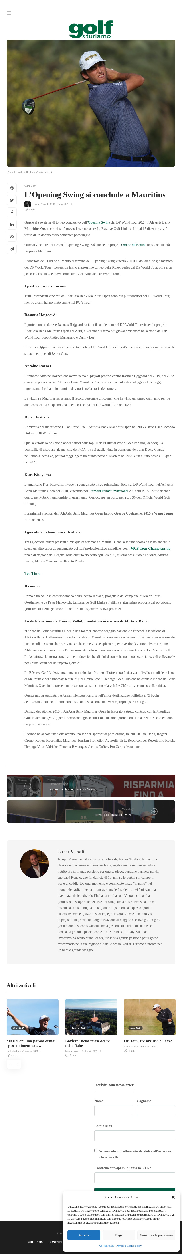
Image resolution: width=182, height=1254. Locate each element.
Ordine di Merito (133, 245)
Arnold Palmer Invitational (109, 491)
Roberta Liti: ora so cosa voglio (113, 814)
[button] (173, 1197)
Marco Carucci (72, 1051)
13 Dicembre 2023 (59, 203)
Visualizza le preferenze (156, 1235)
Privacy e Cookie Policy (129, 1245)
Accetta (84, 1235)
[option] (32, 1027)
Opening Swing (99, 222)
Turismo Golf (79, 1028)
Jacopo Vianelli (41, 203)
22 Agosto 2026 (30, 1051)
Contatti (56, 1242)
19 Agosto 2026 (147, 1046)
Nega (119, 1235)
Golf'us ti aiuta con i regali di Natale (72, 789)
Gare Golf (30, 185)
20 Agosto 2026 (90, 1051)
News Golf (127, 809)
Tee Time (32, 573)
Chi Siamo (35, 1242)
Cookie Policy (106, 1245)
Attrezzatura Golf (58, 784)
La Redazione (14, 1051)
